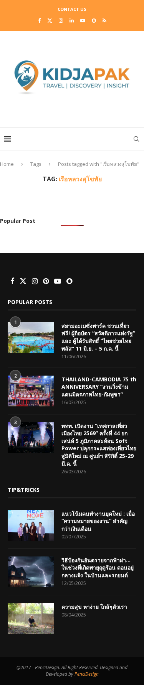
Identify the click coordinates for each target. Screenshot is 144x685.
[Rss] (104, 20)
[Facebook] (39, 20)
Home (7, 163)
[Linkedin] (72, 20)
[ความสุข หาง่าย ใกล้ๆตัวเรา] (31, 618)
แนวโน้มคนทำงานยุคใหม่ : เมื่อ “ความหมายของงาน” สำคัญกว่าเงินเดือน (98, 521)
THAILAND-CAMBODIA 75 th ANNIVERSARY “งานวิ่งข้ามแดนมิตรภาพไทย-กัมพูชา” (98, 387)
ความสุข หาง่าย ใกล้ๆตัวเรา (94, 606)
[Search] (136, 139)
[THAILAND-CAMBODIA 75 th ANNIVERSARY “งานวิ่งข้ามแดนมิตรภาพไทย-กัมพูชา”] (31, 391)
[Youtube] (82, 20)
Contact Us (72, 9)
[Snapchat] (94, 20)
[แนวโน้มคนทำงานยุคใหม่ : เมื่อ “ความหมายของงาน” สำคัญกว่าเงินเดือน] (31, 525)
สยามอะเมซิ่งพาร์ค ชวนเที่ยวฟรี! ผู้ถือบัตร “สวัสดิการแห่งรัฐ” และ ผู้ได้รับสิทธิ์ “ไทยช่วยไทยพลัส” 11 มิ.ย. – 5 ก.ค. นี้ (98, 337)
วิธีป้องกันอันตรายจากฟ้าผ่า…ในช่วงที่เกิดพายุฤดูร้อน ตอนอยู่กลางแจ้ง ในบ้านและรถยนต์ (97, 567)
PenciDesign (86, 674)
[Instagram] (61, 20)
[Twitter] (49, 20)
